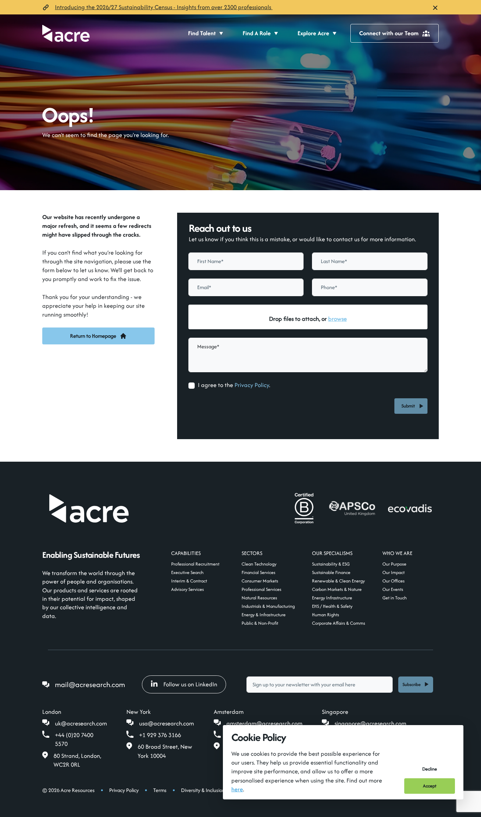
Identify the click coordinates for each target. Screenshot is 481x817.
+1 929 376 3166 (160, 735)
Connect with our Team (389, 33)
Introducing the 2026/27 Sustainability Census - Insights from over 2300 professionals (164, 7)
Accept (429, 785)
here (237, 789)
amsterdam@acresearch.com (264, 723)
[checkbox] (191, 385)
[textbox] (246, 261)
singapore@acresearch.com (370, 723)
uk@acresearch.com (81, 723)
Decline (429, 769)
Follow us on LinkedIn (190, 684)
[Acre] (66, 33)
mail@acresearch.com (90, 684)
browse (337, 318)
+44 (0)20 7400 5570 (74, 739)
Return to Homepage (93, 335)
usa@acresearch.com (166, 723)
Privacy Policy (252, 385)
